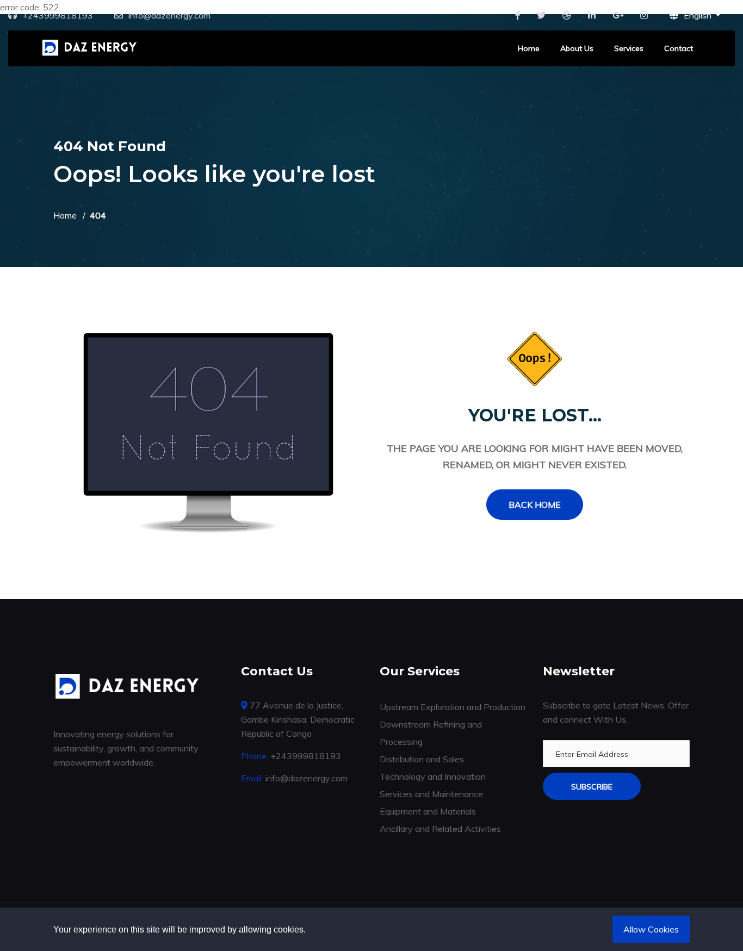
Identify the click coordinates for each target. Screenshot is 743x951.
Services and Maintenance (431, 793)
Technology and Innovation (433, 776)
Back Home (535, 504)
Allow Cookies (651, 929)
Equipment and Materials (428, 811)
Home (529, 48)
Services (628, 48)
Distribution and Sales (422, 759)
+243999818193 (57, 15)
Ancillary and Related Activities (440, 828)
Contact (678, 48)
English (699, 15)
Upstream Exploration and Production (452, 706)
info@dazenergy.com (169, 15)
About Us (576, 48)
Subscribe (591, 787)
